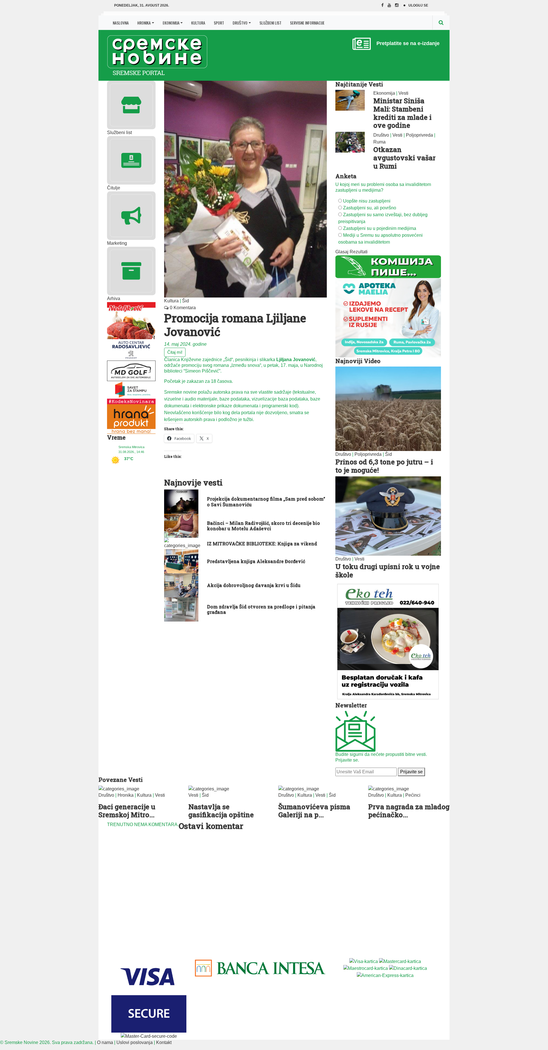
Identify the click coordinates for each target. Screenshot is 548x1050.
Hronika (144, 23)
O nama (105, 1042)
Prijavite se (411, 771)
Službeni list (270, 23)
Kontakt (164, 1042)
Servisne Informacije (307, 23)
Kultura (198, 23)
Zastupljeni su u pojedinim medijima (379, 228)
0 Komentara (182, 307)
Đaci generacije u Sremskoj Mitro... (126, 811)
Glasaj (341, 251)
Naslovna (121, 23)
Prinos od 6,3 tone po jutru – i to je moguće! (384, 466)
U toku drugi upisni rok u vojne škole (387, 570)
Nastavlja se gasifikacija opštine (221, 811)
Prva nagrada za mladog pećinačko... (409, 811)
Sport (219, 23)
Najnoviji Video (357, 361)
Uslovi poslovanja (134, 1042)
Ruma (379, 141)
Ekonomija (171, 23)
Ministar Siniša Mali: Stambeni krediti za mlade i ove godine (402, 113)
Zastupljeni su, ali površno (369, 207)
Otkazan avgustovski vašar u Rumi (404, 158)
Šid (185, 300)
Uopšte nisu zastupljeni (366, 201)
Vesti (403, 93)
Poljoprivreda (419, 135)
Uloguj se (418, 5)
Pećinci (412, 795)
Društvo (240, 23)
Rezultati (359, 251)
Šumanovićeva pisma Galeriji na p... (314, 811)
